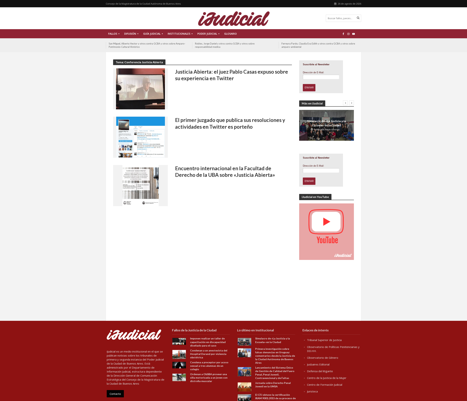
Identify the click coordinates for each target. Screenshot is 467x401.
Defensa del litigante (320, 371)
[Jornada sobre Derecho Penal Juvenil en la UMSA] (244, 386)
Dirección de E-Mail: (313, 72)
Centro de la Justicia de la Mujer (326, 378)
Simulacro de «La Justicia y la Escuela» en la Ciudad (326, 123)
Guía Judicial (152, 33)
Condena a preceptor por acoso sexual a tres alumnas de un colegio (209, 366)
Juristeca (312, 391)
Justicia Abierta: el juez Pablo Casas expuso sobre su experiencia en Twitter (231, 75)
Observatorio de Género (322, 357)
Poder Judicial (207, 33)
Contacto (115, 394)
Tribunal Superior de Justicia (324, 340)
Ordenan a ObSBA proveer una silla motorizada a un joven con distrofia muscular (208, 378)
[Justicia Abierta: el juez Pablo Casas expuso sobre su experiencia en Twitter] (140, 89)
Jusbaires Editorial (318, 364)
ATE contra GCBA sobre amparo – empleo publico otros (311, 43)
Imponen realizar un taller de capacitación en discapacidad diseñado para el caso (208, 342)
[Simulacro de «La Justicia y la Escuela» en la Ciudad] (244, 341)
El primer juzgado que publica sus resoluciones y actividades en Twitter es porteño (230, 123)
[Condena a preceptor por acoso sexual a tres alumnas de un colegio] (179, 365)
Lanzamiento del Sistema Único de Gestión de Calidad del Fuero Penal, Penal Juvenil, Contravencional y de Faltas (274, 372)
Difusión (130, 33)
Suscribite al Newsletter (316, 64)
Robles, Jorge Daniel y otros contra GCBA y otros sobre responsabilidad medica (138, 45)
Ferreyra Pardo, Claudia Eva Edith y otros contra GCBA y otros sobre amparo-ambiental (232, 45)
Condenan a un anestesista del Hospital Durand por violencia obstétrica (208, 354)
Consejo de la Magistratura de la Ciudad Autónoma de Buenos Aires (143, 3)
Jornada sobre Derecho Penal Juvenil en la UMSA (273, 384)
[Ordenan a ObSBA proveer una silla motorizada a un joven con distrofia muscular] (179, 377)
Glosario (230, 33)
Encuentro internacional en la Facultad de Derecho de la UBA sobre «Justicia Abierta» (225, 171)
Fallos (112, 33)
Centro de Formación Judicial (324, 384)
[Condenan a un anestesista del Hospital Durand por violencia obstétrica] (179, 354)
